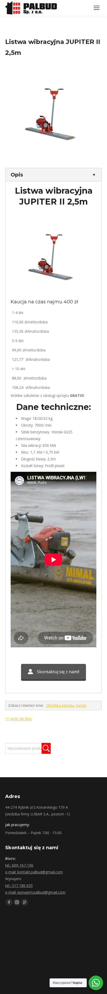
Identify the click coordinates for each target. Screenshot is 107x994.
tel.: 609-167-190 (19, 865)
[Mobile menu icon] (96, 8)
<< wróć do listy (18, 718)
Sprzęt (81, 705)
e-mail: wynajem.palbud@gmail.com (35, 892)
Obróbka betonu (60, 705)
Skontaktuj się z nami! (58, 672)
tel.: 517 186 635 (19, 885)
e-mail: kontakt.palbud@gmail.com (34, 871)
